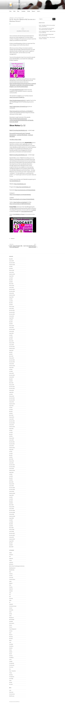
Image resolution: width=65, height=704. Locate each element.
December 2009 (12, 487)
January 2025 (11, 260)
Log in (10, 690)
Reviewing (11, 636)
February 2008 (11, 529)
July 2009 (10, 497)
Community (11, 577)
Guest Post (11, 598)
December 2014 (12, 386)
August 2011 (11, 449)
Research (33, 11)
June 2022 (11, 300)
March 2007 (11, 546)
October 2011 (11, 445)
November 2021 (12, 312)
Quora (10, 632)
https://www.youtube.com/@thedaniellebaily (20, 203)
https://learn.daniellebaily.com (23, 187)
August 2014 (11, 392)
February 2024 (11, 270)
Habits (10, 600)
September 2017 (12, 348)
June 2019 (11, 319)
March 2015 (11, 382)
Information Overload (12, 606)
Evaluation (11, 590)
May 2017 (10, 352)
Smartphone (11, 646)
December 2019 (12, 314)
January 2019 (11, 327)
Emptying (10, 587)
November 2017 (12, 346)
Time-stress (11, 667)
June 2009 (11, 499)
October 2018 (11, 331)
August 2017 (11, 350)
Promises (10, 630)
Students (10, 651)
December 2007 (12, 533)
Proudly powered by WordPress (14, 701)
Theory (10, 659)
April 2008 (11, 525)
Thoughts (10, 661)
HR (9, 602)
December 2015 (12, 375)
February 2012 (11, 438)
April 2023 (11, 281)
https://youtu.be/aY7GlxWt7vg (17, 97)
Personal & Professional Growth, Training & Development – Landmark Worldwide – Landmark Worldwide (21, 135)
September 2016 (12, 365)
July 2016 (10, 369)
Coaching (10, 575)
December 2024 (12, 262)
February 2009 (11, 506)
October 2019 (11, 316)
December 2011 (11, 441)
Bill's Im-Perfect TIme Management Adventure (16, 566)
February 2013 (11, 417)
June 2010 (11, 476)
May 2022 (11, 302)
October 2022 (11, 293)
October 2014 (11, 390)
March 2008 (11, 527)
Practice (10, 627)
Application (11, 558)
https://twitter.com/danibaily (20, 202)
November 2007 (12, 535)
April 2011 (10, 457)
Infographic (11, 604)
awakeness (11, 562)
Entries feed (11, 692)
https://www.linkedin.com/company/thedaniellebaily (22, 199)
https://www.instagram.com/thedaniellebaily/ (20, 194)
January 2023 (11, 287)
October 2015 (11, 377)
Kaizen (10, 611)
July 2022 (10, 298)
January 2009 (11, 508)
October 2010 (11, 468)
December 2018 (12, 329)
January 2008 (11, 531)
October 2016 (11, 363)
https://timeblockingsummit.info (17, 100)
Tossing (10, 672)
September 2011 (12, 447)
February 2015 (11, 384)
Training (28, 11)
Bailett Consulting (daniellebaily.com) (18, 130)
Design (10, 581)
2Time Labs (19, 4)
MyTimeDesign (11, 619)
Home (10, 11)
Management (11, 617)
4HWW (10, 552)
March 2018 (11, 340)
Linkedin (34, 210)
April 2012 (11, 436)
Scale (10, 642)
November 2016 (12, 361)
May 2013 (11, 411)
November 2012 (12, 422)
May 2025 (11, 258)
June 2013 (11, 409)
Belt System (11, 564)
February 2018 (11, 342)
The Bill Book (11, 657)
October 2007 (11, 537)
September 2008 (12, 516)
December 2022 (12, 289)
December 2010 (12, 464)
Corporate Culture (12, 579)
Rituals (10, 640)
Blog (18, 11)
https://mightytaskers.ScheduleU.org (18, 106)
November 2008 (12, 512)
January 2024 (11, 272)
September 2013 (12, 403)
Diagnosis (10, 583)
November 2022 (12, 291)
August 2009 (11, 495)
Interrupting (11, 609)
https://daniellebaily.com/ (20, 184)
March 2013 (11, 415)
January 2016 (11, 373)
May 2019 (11, 321)
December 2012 (12, 420)
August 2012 (11, 428)
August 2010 (11, 472)
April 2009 (11, 502)
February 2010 (11, 483)
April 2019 (11, 323)
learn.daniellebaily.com (15, 180)
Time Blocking (11, 663)
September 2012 (12, 426)
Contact (38, 11)
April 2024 (11, 268)
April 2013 (11, 413)
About (14, 11)
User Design (11, 678)
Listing (10, 615)
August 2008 (11, 518)
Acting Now (11, 554)
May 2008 (11, 523)
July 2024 (10, 266)
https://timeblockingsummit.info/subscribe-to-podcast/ (23, 83)
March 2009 (11, 504)
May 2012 (10, 434)
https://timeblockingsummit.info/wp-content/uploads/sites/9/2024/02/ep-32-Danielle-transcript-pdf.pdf (22, 120)
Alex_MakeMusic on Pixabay (18, 214)
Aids (10, 556)
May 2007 (11, 542)
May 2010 (11, 478)
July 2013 (10, 407)
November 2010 (12, 466)
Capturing (10, 573)
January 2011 (11, 462)
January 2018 (11, 344)
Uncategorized (11, 676)
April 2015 (11, 380)
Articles (10, 560)
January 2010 (11, 485)
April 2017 (11, 354)
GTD (10, 596)
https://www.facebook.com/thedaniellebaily (25, 190)
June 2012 (11, 432)
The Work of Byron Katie (15, 139)
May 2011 (10, 455)
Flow (10, 594)
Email (10, 585)
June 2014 (11, 394)
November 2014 (12, 388)
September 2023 (12, 274)
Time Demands (11, 665)
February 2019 (11, 325)
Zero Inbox (11, 684)
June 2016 (11, 371)
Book (10, 571)
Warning (10, 682)
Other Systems (11, 623)
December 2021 (12, 310)
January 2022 (11, 308)
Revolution (11, 638)
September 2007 (12, 539)
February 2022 (11, 306)
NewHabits (11, 621)
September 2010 (12, 470)
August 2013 (11, 405)
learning (10, 613)
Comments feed (12, 694)
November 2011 (12, 443)
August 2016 (11, 367)
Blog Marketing (11, 569)
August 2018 (11, 333)
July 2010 (10, 474)
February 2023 (11, 285)
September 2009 (12, 493)
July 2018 (10, 335)
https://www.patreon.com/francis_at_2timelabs (21, 111)
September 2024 (12, 264)
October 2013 (11, 401)
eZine (10, 592)
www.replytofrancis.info (17, 89)
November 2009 (12, 489)
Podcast (13, 238)
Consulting (23, 11)
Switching (10, 655)
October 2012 (11, 424)
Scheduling (11, 644)
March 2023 (11, 283)
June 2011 (11, 453)
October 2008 (11, 514)
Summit (10, 653)
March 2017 (11, 356)
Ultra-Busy (11, 674)
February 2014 (11, 396)
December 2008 (12, 510)
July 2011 (10, 451)
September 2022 (12, 295)
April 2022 (11, 304)
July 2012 (10, 430)
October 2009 (11, 491)
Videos (10, 680)
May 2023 (11, 279)
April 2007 (11, 544)
